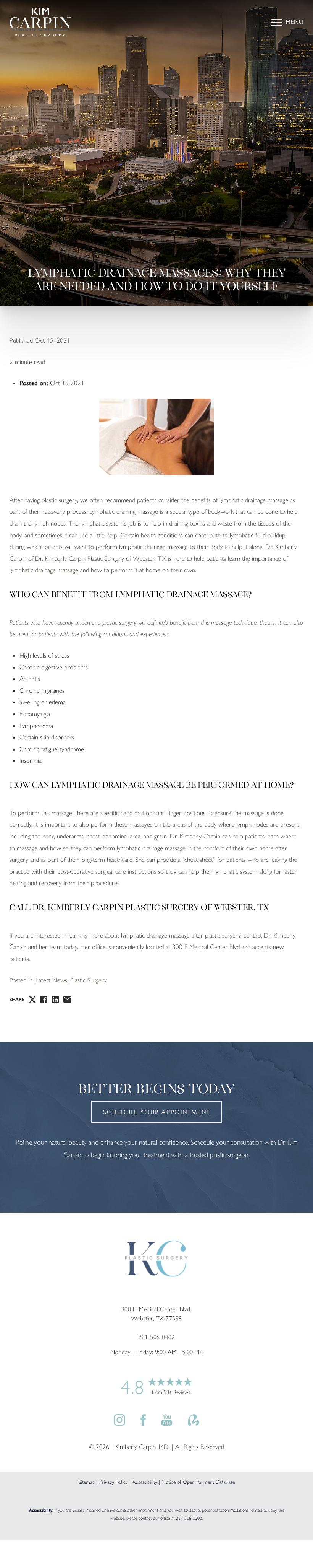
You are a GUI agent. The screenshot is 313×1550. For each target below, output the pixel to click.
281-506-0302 (189, 1518)
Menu (294, 22)
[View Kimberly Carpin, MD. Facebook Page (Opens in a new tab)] (143, 1423)
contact (253, 935)
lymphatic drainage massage (44, 570)
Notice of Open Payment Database (198, 1482)
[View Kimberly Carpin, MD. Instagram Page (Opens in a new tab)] (119, 1423)
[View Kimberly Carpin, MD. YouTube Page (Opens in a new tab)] (166, 1423)
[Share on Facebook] (43, 999)
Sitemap (87, 1482)
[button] (276, 22)
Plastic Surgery (88, 980)
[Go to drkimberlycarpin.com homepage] (83, 22)
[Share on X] (32, 999)
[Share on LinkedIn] (55, 999)
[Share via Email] (67, 999)
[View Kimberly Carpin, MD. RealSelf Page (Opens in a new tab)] (193, 1423)
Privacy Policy (113, 1482)
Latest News (51, 980)
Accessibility (144, 1482)
